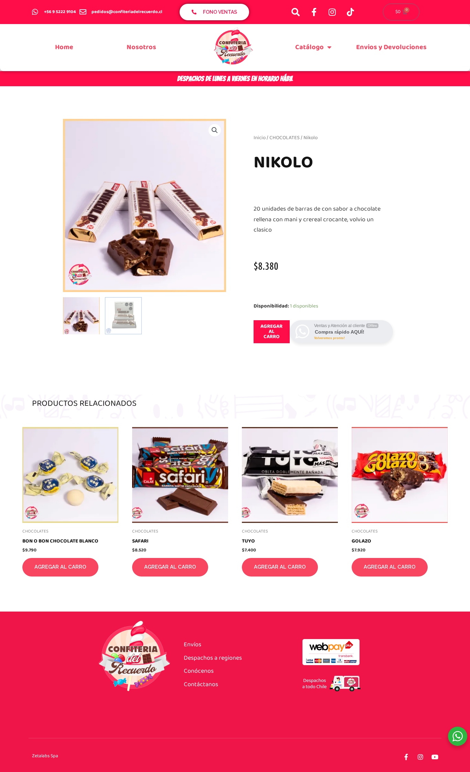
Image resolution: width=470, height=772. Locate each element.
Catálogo (309, 47)
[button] (215, 130)
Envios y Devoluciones (391, 47)
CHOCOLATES (284, 138)
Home (64, 47)
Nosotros (141, 47)
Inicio (260, 138)
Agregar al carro (271, 331)
